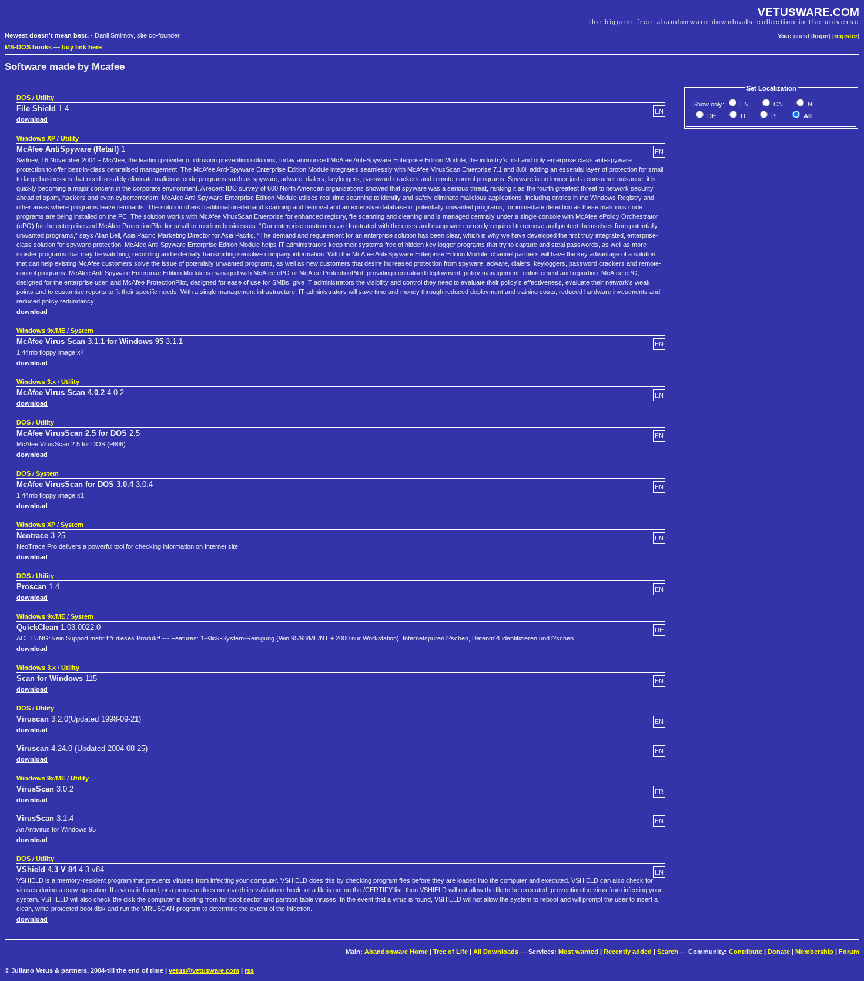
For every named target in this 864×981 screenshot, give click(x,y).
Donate (779, 951)
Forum (849, 951)
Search (667, 951)
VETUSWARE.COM (808, 12)
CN (777, 104)
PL (774, 115)
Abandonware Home (396, 951)
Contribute (745, 951)
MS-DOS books (28, 47)
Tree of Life (450, 951)
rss (249, 970)
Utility (45, 97)
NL (811, 104)
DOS (23, 97)
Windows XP (35, 138)
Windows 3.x (36, 381)
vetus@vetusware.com (204, 970)
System (82, 330)
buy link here (82, 47)
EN (743, 104)
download (32, 119)
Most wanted (578, 951)
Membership (814, 951)
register (846, 35)
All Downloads (495, 951)
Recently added (628, 951)
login (821, 35)
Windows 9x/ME (40, 330)
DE (710, 115)
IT (742, 115)
